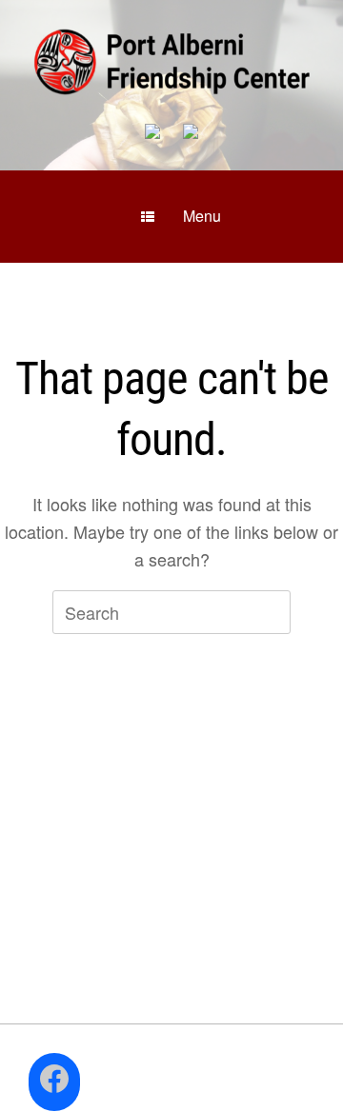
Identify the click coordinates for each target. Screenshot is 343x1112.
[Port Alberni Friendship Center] (171, 62)
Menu (202, 216)
